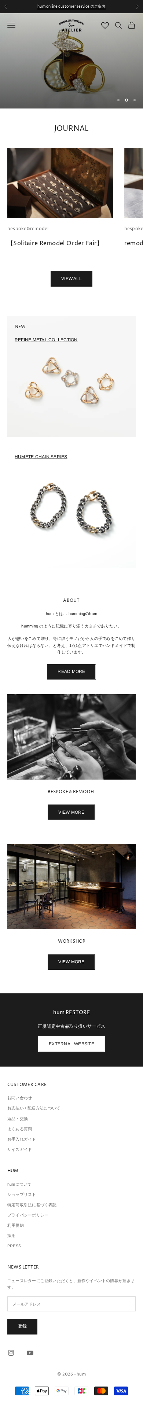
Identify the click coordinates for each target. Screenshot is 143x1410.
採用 (11, 1235)
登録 (22, 1326)
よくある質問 (19, 1129)
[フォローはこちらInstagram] (11, 1352)
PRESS (14, 1246)
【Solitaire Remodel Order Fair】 (55, 243)
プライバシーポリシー (27, 1215)
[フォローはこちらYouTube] (30, 1352)
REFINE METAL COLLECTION (46, 339)
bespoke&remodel (28, 229)
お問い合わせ (19, 1098)
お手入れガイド (21, 1139)
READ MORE (71, 671)
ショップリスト (21, 1194)
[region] (71, 60)
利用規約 (15, 1225)
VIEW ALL (71, 278)
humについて (19, 1184)
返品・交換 (17, 1118)
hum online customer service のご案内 (71, 6)
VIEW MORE (71, 812)
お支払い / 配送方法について (33, 1108)
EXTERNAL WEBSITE (71, 1043)
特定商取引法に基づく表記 (32, 1205)
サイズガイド (19, 1149)
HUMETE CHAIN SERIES (41, 456)
